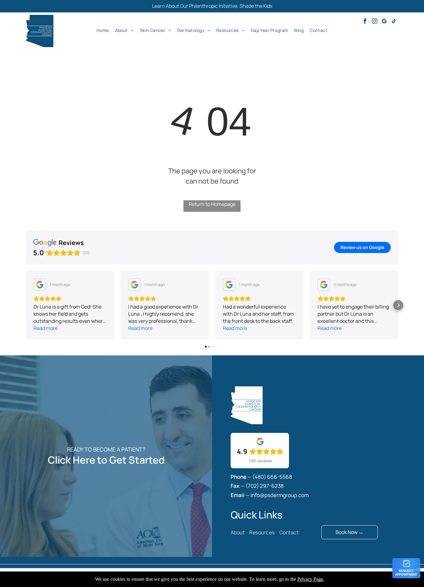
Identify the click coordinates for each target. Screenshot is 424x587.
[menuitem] (102, 30)
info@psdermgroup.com (279, 495)
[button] (26, 305)
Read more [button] (46, 328)
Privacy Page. (310, 579)
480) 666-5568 (273, 476)
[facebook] (365, 22)
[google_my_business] (384, 22)
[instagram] (374, 22)
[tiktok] (394, 22)
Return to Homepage (212, 204)
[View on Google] (40, 284)
